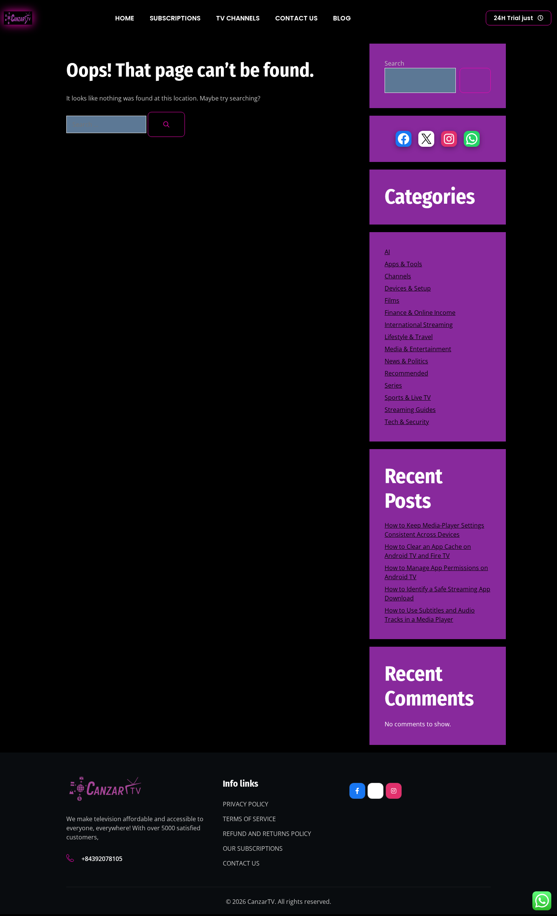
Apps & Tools (403, 264)
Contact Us (296, 18)
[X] (426, 139)
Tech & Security (407, 422)
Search (394, 63)
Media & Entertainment (418, 349)
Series (393, 385)
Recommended (406, 373)
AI (387, 252)
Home (124, 18)
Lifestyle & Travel (409, 337)
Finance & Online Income (420, 312)
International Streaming (419, 325)
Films (392, 300)
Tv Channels (238, 18)
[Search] (166, 124)
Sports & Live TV (408, 397)
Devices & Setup (408, 288)
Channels (398, 276)
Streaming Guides (410, 409)
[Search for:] (107, 124)
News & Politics (406, 361)
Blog (342, 18)
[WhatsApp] (472, 139)
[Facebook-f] (357, 791)
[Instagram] (449, 139)
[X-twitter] (375, 791)
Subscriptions (175, 18)
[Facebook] (403, 139)
